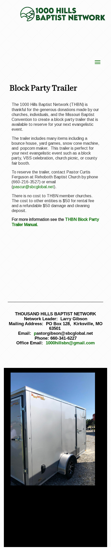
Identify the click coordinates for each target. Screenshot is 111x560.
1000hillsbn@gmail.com (70, 342)
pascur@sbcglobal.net (33, 187)
